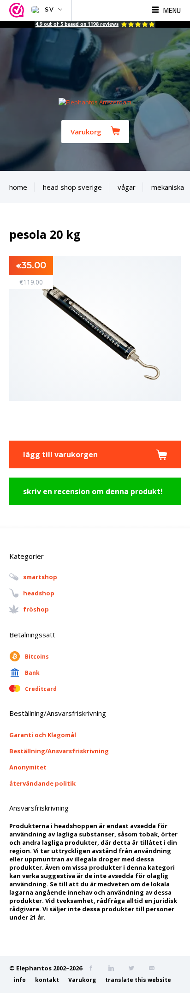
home (18, 187)
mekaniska (167, 187)
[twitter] (134, 969)
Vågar (127, 187)
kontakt (47, 980)
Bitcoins (37, 656)
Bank (32, 673)
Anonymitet (28, 767)
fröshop (36, 609)
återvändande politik (42, 783)
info (20, 980)
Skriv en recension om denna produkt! (93, 491)
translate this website (138, 980)
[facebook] (93, 969)
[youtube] (154, 969)
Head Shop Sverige (72, 187)
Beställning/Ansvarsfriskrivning (59, 751)
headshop (38, 593)
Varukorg (86, 131)
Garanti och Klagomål (42, 735)
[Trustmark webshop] (18, 10)
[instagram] (113, 969)
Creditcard (41, 689)
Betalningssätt (32, 634)
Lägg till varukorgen (60, 454)
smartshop (40, 577)
